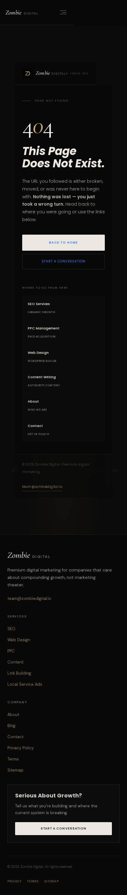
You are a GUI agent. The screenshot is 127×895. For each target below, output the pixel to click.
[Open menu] (63, 12)
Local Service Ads (24, 684)
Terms (13, 759)
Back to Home (63, 242)
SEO (11, 628)
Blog (11, 725)
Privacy (14, 881)
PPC (11, 651)
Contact (15, 736)
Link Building (19, 673)
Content (15, 662)
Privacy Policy (20, 748)
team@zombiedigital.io (42, 486)
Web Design (18, 639)
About (13, 714)
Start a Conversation (63, 261)
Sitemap (15, 770)
